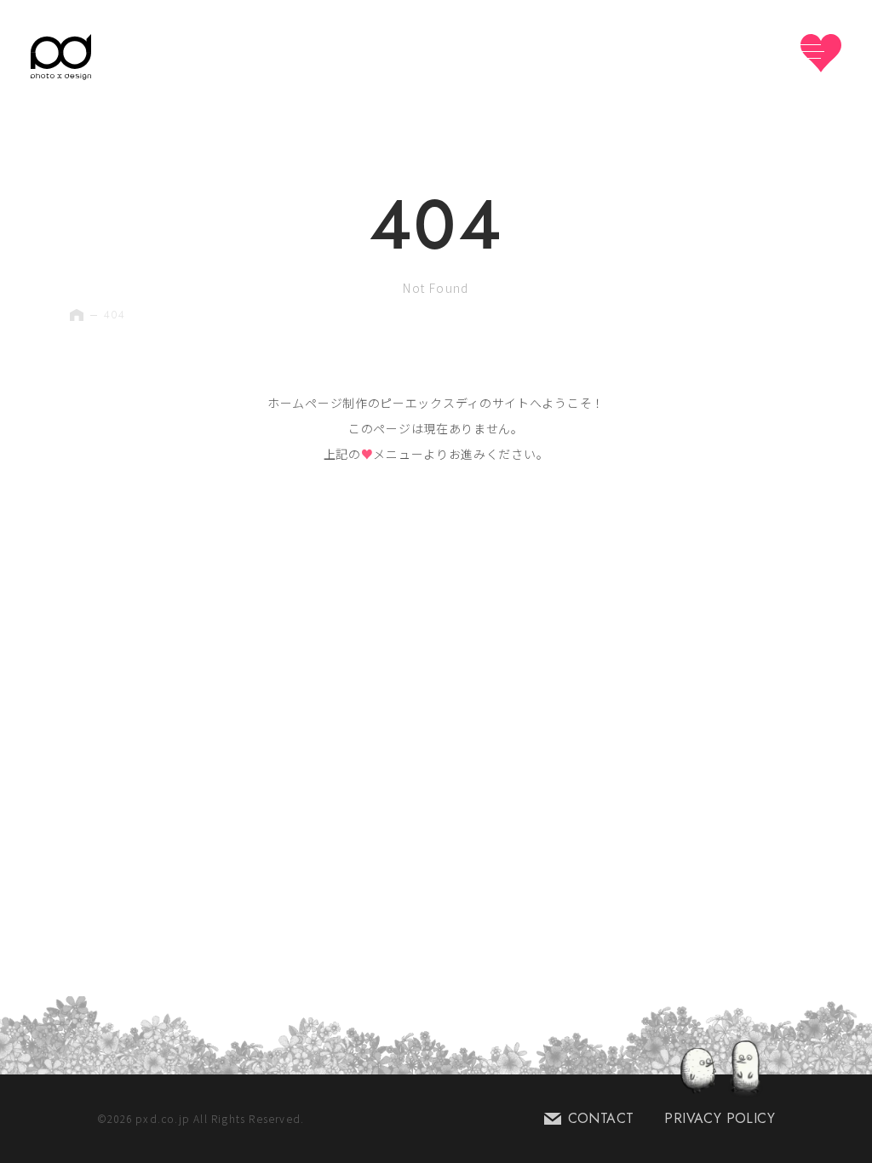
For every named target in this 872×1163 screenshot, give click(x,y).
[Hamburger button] (820, 53)
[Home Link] (61, 57)
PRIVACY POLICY (719, 1118)
